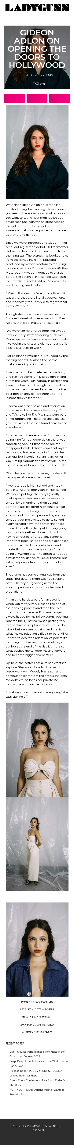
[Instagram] (37, 1137)
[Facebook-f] (29, 1137)
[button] (14, 98)
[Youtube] (45, 1137)
